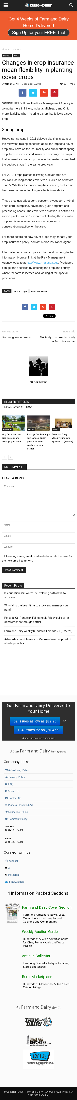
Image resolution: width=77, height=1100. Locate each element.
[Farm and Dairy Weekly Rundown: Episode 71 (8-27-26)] (63, 423)
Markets (6, 55)
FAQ (10, 784)
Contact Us (14, 798)
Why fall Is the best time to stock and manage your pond (12, 438)
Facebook (13, 861)
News (16, 55)
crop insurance (39, 291)
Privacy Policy (16, 777)
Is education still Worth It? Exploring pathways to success (35, 595)
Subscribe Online (18, 812)
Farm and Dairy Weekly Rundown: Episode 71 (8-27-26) (62, 438)
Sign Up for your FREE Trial (38, 32)
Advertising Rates (18, 770)
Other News (12, 83)
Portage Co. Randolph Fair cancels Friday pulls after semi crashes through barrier (38, 441)
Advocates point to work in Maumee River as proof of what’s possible (37, 641)
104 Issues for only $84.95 (38, 730)
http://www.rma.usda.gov (42, 262)
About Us (13, 791)
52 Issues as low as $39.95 (35, 721)
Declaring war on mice (16, 337)
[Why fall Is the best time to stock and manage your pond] (13, 423)
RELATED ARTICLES (16, 401)
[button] (71, 5)
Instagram (13, 874)
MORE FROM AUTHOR (18, 407)
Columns (7, 429)
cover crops (20, 291)
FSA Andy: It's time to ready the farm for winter (57, 339)
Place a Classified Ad (20, 805)
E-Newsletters (16, 881)
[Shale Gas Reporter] (38, 1045)
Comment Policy (17, 819)
